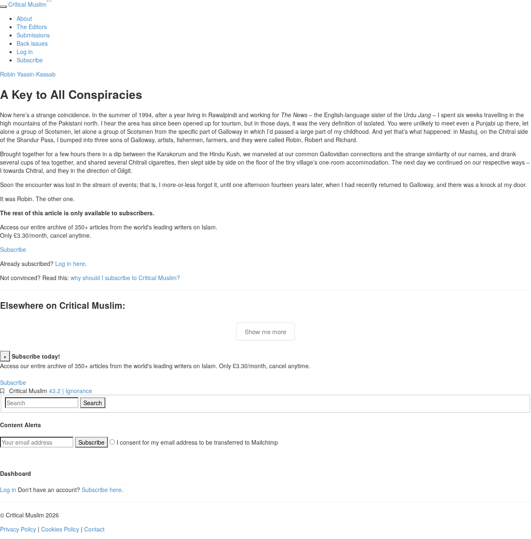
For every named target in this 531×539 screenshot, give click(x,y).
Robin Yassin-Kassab (28, 74)
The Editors (32, 26)
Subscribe (30, 60)
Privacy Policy (18, 529)
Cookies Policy (60, 529)
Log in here (70, 263)
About (24, 18)
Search (92, 403)
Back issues (32, 43)
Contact (94, 529)
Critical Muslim (29, 4)
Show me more (265, 331)
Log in (25, 51)
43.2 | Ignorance (70, 390)
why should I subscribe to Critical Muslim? (125, 277)
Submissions (33, 35)
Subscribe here (102, 489)
